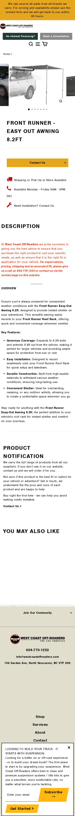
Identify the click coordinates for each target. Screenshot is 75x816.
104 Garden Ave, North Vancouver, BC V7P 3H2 (37, 663)
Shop (40, 716)
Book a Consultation (56, 36)
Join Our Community (37, 613)
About (40, 732)
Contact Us (37, 163)
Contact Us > (12, 506)
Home (6, 54)
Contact (40, 740)
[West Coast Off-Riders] (37, 643)
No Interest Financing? (20, 36)
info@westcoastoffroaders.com (37, 657)
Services (40, 724)
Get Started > (22, 808)
